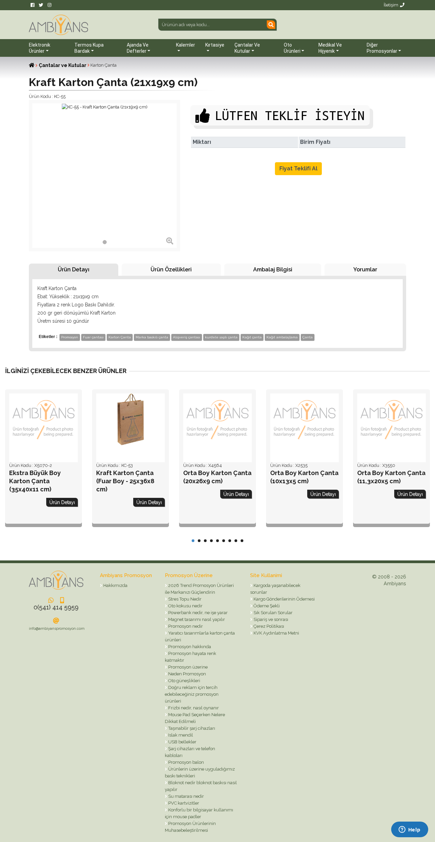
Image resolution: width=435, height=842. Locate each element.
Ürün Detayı (73, 269)
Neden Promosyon (186, 673)
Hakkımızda (114, 585)
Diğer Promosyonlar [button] (382, 48)
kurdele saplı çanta (221, 337)
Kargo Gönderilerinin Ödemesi (284, 599)
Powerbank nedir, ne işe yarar (197, 612)
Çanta (307, 337)
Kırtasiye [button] (214, 45)
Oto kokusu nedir (185, 605)
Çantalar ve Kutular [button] (247, 48)
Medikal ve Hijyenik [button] (330, 48)
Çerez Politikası (268, 626)
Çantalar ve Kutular (62, 65)
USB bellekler (181, 741)
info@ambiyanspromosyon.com (57, 628)
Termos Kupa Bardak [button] (89, 48)
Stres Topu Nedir (184, 599)
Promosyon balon (185, 762)
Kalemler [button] (185, 45)
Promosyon (69, 337)
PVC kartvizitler (183, 803)
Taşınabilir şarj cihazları (191, 728)
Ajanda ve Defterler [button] (138, 48)
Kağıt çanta (252, 337)
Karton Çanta (119, 337)
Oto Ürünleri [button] (292, 48)
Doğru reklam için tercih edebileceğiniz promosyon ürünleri (192, 694)
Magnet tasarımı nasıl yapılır (196, 619)
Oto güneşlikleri (183, 680)
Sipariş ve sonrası (270, 619)
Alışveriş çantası (186, 337)
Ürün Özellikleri (171, 269)
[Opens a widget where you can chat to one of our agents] (409, 830)
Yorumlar (365, 269)
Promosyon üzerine (187, 667)
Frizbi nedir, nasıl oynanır (193, 707)
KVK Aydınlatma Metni (276, 633)
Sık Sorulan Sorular (273, 612)
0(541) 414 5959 (56, 607)
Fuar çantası (93, 337)
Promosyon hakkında (189, 646)
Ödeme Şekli (266, 605)
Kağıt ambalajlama (282, 337)
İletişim (391, 4)
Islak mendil (180, 735)
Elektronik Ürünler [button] (39, 48)
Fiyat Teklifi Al (298, 168)
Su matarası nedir (185, 796)
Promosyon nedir (185, 626)
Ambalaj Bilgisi (272, 269)
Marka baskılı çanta (152, 337)
